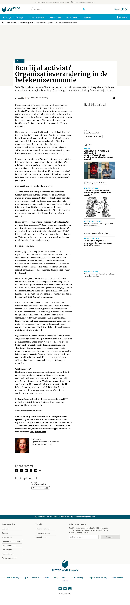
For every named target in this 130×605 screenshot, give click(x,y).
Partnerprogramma (9, 558)
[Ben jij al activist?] (91, 118)
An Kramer (21, 98)
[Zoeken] (84, 9)
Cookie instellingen (78, 578)
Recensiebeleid (7, 554)
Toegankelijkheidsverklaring (98, 578)
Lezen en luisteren (9, 546)
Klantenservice (8, 524)
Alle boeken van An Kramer (41, 444)
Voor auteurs (7, 550)
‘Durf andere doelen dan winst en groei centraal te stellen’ (97, 192)
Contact (5, 533)
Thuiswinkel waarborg (12, 578)
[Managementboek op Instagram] (70, 588)
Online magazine (12, 22)
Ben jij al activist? (25, 399)
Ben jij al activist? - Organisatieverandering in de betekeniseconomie (56, 22)
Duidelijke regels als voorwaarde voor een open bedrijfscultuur (98, 243)
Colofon (46, 578)
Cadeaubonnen (41, 537)
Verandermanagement (26, 22)
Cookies (64, 578)
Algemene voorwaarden (31, 578)
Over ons (5, 529)
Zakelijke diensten (42, 529)
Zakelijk (39, 524)
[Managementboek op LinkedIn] (60, 588)
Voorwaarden (7, 537)
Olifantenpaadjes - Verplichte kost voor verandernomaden (99, 275)
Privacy (55, 578)
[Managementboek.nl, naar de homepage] (11, 11)
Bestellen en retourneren (11, 541)
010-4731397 (123, 17)
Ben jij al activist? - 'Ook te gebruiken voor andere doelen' (98, 225)
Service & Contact (117, 578)
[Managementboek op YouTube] (65, 588)
